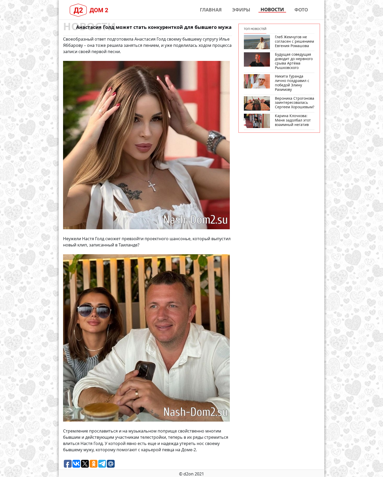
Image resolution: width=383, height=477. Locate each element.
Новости (272, 9)
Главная (211, 9)
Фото (301, 9)
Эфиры (241, 9)
